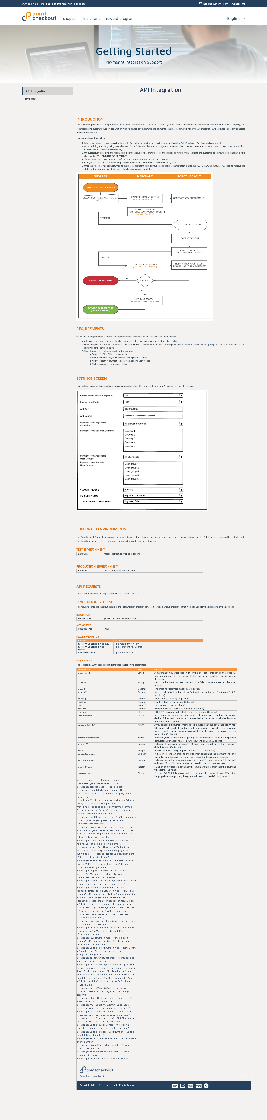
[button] (236, 15)
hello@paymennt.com (215, 3)
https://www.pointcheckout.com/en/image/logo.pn (193, 345)
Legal (251, 1075)
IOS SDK (30, 99)
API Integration (36, 91)
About (242, 1075)
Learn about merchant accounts (65, 3)
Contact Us (238, 3)
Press (260, 1075)
